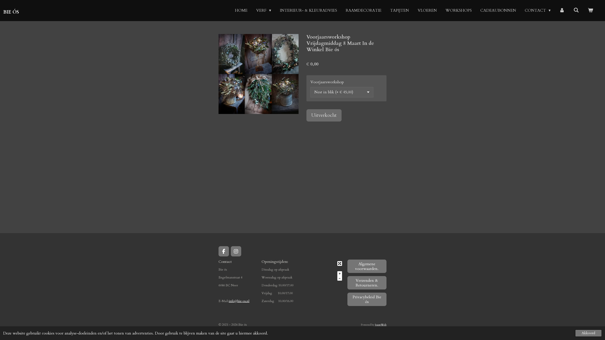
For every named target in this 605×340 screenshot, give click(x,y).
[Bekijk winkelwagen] (590, 10)
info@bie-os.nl (239, 301)
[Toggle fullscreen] (339, 263)
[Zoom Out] (339, 278)
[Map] (324, 271)
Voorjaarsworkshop (327, 82)
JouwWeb (380, 325)
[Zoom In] (339, 273)
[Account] (562, 10)
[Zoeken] (576, 10)
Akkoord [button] (588, 333)
